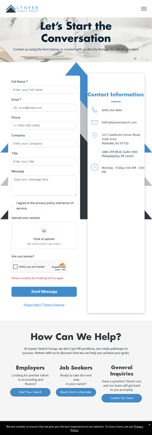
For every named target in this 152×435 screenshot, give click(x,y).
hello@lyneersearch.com (119, 122)
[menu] (144, 9)
